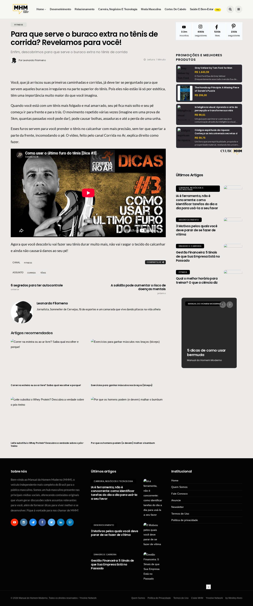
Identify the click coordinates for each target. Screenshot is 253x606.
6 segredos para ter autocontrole (37, 287)
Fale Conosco (179, 493)
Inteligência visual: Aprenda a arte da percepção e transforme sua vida (216, 109)
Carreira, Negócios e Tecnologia (117, 9)
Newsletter (177, 506)
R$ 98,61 (200, 114)
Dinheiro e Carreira (190, 246)
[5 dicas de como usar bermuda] (209, 333)
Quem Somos (179, 486)
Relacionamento (84, 9)
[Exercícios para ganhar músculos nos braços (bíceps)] (128, 359)
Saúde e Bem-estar (204, 9)
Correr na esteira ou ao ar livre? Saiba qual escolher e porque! (46, 385)
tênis (43, 273)
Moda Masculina (151, 9)
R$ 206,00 (201, 95)
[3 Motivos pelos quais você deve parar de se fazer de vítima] (233, 227)
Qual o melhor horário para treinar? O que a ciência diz (197, 280)
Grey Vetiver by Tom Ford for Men (213, 67)
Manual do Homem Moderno (204, 303)
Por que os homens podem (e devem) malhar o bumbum (123, 443)
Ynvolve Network (214, 598)
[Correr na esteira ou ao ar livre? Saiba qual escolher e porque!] (48, 359)
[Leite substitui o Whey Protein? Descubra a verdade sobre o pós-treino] (48, 417)
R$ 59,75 (200, 137)
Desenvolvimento (60, 9)
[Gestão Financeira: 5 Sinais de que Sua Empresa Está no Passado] (233, 253)
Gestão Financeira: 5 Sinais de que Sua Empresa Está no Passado (198, 256)
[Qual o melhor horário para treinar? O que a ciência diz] (233, 279)
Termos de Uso (180, 513)
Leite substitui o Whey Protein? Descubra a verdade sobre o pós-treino (47, 444)
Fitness (183, 272)
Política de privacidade (184, 520)
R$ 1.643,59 (202, 72)
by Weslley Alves (233, 598)
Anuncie (176, 500)
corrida (31, 273)
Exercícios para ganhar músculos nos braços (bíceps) (121, 385)
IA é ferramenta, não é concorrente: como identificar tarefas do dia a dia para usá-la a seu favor (197, 202)
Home (40, 9)
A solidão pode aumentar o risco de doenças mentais (138, 289)
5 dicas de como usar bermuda (206, 352)
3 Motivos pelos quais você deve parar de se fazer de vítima (196, 230)
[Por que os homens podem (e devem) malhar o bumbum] (128, 417)
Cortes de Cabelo (175, 9)
